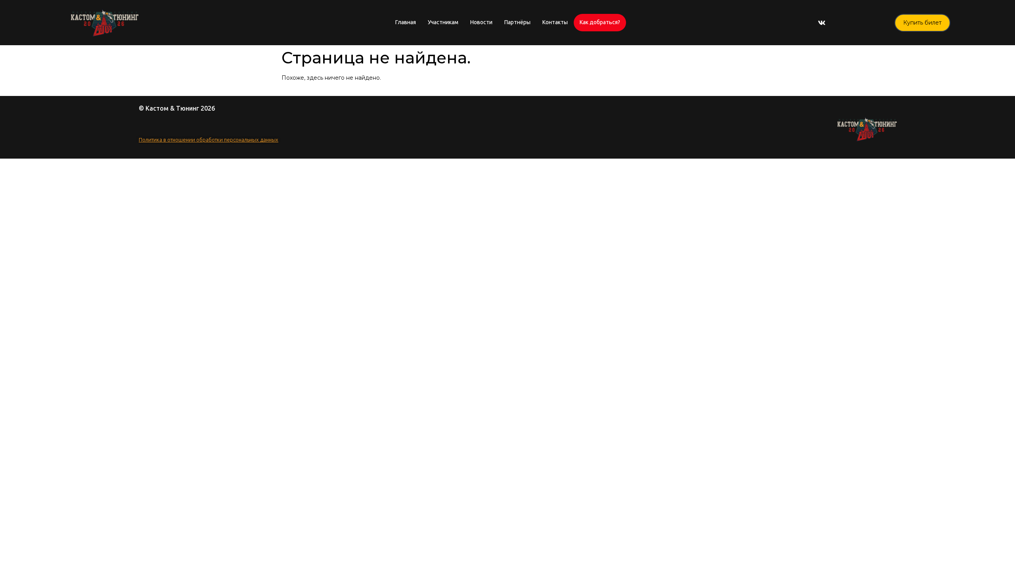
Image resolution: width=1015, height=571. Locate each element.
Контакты (555, 22)
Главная (405, 22)
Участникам (443, 22)
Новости (481, 22)
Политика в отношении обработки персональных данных (208, 140)
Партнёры (517, 22)
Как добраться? (600, 22)
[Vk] (821, 22)
